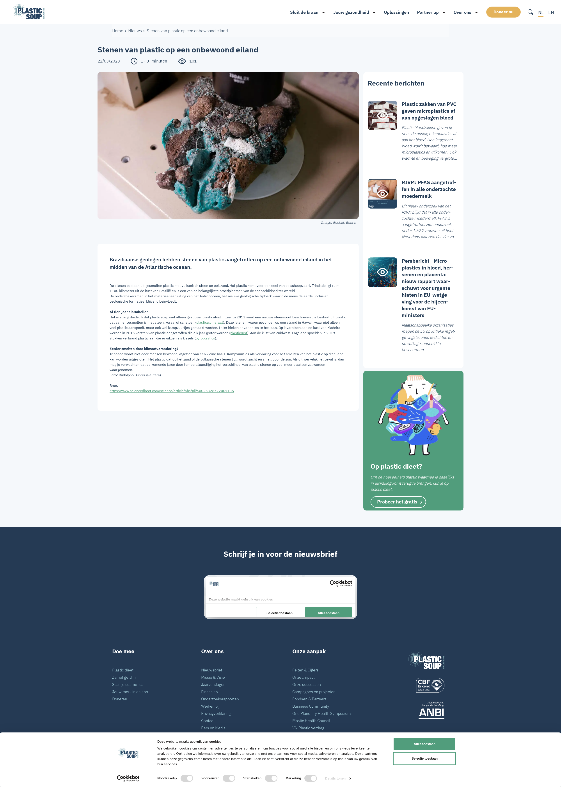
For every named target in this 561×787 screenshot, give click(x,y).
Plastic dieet (122, 670)
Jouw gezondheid (351, 12)
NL (540, 12)
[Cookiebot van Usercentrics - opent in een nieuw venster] (128, 778)
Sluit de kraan (304, 12)
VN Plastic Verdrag (308, 727)
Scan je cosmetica (127, 684)
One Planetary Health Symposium (321, 713)
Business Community (310, 706)
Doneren (119, 698)
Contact (208, 720)
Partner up (428, 12)
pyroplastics (205, 338)
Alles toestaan (424, 744)
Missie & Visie (213, 677)
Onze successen (306, 684)
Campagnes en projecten (314, 691)
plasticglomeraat (209, 322)
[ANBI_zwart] (426, 710)
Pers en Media (213, 727)
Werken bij (210, 706)
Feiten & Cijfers (305, 670)
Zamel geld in (124, 677)
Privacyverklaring (216, 713)
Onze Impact (303, 677)
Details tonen (335, 778)
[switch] (229, 778)
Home (117, 30)
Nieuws (135, 30)
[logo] (426, 685)
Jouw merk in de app (130, 691)
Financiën (209, 691)
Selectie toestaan (425, 758)
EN (551, 12)
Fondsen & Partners (309, 698)
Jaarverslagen (213, 684)
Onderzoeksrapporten (220, 698)
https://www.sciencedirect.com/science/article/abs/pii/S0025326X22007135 (172, 391)
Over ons (462, 12)
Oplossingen (396, 12)
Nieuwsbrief (211, 670)
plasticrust (238, 333)
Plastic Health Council (311, 720)
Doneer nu (503, 11)
